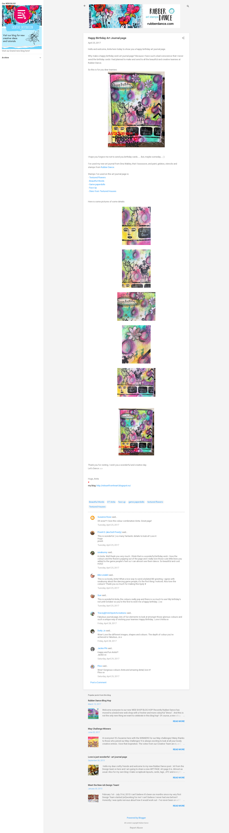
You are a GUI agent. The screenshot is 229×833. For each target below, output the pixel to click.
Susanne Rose (104, 517)
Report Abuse (136, 827)
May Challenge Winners (99, 728)
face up (121, 502)
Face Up (93, 187)
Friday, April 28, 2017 (107, 623)
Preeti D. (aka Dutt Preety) (110, 532)
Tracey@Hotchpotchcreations (112, 613)
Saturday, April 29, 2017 (108, 658)
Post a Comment (98, 682)
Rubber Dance (107, 167)
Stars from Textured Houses (102, 191)
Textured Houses (97, 506)
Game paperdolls (97, 184)
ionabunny (102, 552)
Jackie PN (102, 648)
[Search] (188, 6)
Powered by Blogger (136, 818)
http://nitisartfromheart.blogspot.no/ (113, 485)
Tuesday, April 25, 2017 (108, 525)
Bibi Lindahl (103, 575)
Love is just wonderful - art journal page (107, 757)
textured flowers (155, 502)
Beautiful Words (96, 181)
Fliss (100, 666)
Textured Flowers (97, 177)
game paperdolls (136, 502)
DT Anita (111, 502)
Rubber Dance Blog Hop (99, 700)
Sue (99, 595)
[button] (183, 38)
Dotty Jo (101, 630)
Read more (179, 721)
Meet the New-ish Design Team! (103, 785)
